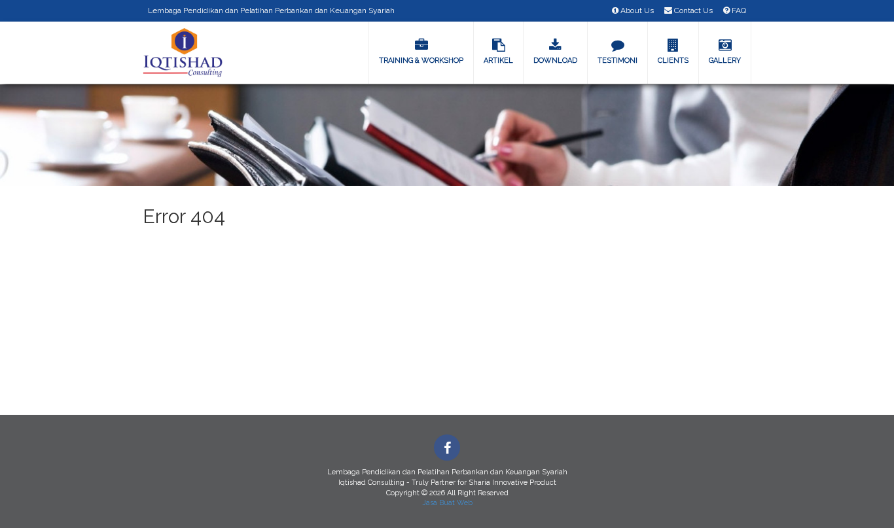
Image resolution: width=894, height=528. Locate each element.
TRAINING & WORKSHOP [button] (421, 60)
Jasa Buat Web (447, 503)
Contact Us (692, 10)
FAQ (738, 10)
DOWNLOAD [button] (555, 60)
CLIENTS (673, 60)
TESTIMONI (617, 60)
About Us (636, 10)
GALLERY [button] (725, 60)
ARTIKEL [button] (498, 60)
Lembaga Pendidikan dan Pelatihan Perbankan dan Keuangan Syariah (271, 10)
